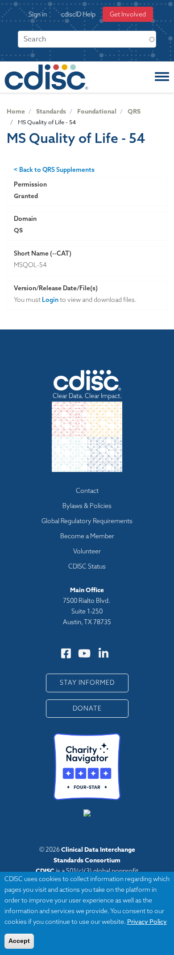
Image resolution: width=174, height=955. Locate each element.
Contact (87, 491)
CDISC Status (87, 566)
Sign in (38, 14)
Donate (87, 708)
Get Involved (128, 14)
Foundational (96, 111)
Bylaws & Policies (87, 506)
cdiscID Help (78, 14)
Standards (51, 111)
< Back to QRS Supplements (54, 170)
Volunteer (87, 551)
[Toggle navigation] (162, 77)
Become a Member (87, 536)
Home (16, 111)
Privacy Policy (147, 921)
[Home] (46, 77)
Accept (19, 940)
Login (50, 300)
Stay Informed (87, 683)
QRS (134, 111)
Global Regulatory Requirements (87, 521)
